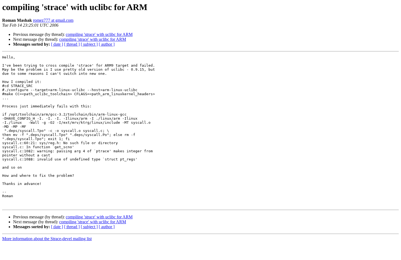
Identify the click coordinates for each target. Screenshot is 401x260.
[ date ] (57, 44)
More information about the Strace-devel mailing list (47, 238)
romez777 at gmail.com (53, 20)
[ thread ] (72, 44)
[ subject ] (89, 44)
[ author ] (107, 44)
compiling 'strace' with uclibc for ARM (99, 34)
